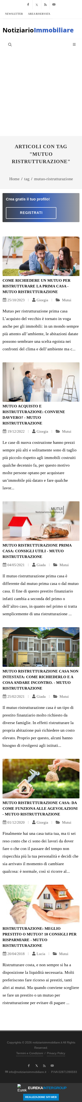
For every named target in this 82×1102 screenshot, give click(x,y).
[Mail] (54, 4)
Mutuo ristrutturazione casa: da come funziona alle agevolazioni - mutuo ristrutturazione (40, 808)
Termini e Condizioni (29, 1053)
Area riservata (39, 13)
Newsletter (14, 13)
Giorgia (42, 300)
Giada (41, 565)
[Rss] (45, 4)
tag (26, 178)
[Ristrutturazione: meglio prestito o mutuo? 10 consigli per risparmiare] (41, 904)
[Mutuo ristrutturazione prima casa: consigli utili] (41, 521)
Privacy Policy (56, 1053)
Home (14, 178)
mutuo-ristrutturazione (53, 178)
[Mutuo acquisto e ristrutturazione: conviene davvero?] (41, 382)
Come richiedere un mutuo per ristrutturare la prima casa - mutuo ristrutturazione (36, 286)
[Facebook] (28, 4)
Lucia (41, 954)
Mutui (66, 300)
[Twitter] (37, 4)
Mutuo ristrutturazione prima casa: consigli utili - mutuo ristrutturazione (37, 551)
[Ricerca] (9, 44)
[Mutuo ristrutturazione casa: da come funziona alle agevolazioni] (41, 778)
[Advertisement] (41, 93)
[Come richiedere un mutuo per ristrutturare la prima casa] (41, 256)
